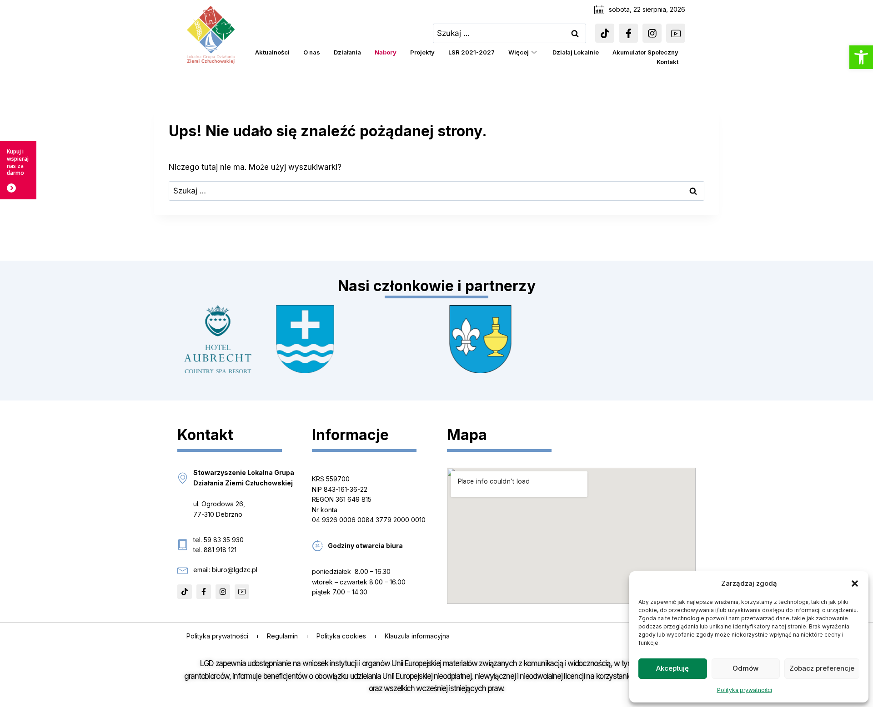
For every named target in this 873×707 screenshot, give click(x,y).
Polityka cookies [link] (341, 636)
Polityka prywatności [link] (744, 690)
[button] (854, 583)
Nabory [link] (385, 52)
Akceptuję (672, 668)
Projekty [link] (422, 52)
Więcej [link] (518, 52)
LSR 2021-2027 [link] (471, 52)
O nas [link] (311, 52)
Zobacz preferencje (821, 668)
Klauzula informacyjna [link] (417, 636)
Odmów (745, 668)
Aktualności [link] (272, 52)
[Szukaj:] (510, 33)
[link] (861, 57)
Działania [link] (347, 52)
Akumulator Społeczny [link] (645, 52)
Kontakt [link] (667, 61)
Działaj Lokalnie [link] (575, 52)
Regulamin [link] (282, 636)
